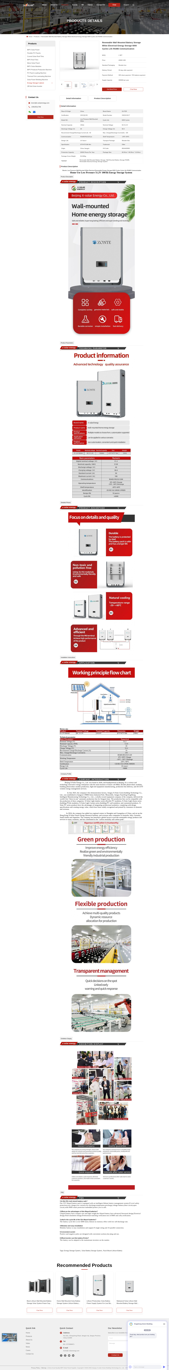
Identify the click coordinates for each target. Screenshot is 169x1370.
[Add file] (130, 1367)
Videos (90, 5)
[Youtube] (69, 1356)
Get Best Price (112, 89)
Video (28, 1343)
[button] (29, 1290)
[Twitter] (61, 1356)
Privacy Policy (35, 1368)
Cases (28, 1350)
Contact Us (101, 5)
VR (82, 5)
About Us (54, 5)
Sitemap (43, 1368)
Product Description (102, 98)
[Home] (28, 5)
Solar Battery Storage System (92, 1250)
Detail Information (73, 98)
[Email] (34, 112)
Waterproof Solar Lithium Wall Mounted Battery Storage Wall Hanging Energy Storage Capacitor (129, 1302)
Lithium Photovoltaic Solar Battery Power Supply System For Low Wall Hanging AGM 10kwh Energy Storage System (99, 1302)
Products (65, 5)
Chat (114, 5)
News (28, 1347)
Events (74, 5)
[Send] (164, 1367)
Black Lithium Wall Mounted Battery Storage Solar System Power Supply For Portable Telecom (39, 1302)
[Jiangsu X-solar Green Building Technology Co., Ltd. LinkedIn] (73, 1356)
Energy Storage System (72, 1250)
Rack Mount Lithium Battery (112, 1250)
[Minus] (164, 1324)
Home (44, 5)
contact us (115, 1355)
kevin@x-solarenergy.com (40, 103)
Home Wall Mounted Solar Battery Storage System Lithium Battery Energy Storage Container (68, 1302)
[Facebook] (65, 1356)
